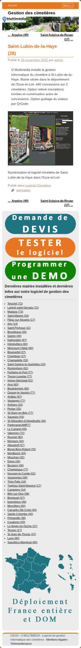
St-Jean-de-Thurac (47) (21, 534)
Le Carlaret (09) (17, 429)
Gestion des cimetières (31, 13)
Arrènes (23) (15, 404)
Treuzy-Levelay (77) (19, 376)
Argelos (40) (18, 35)
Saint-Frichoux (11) (19, 328)
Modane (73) (15, 311)
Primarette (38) (16, 518)
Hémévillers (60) (17, 344)
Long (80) (13, 538)
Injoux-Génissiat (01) (20, 380)
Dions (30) (13, 461)
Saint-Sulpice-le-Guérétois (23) (26, 364)
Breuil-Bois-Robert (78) (21, 449)
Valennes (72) (16, 433)
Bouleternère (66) (18, 388)
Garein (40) (14, 336)
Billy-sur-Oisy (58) (18, 493)
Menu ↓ (67, 5)
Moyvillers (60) (16, 506)
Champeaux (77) (17, 469)
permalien (23, 190)
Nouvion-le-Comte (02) (21, 473)
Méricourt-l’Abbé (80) (20, 348)
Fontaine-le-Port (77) (20, 372)
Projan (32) (14, 408)
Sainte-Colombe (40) (20, 514)
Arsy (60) (12, 384)
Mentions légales (56, 639)
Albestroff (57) (16, 445)
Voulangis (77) (16, 400)
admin (58, 60)
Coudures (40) (16, 522)
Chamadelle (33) (17, 360)
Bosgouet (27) (16, 497)
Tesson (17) (14, 530)
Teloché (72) (15, 303)
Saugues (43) (15, 417)
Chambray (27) (16, 356)
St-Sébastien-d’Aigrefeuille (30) (26, 421)
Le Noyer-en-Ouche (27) (22, 526)
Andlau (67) (14, 396)
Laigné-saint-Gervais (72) (23, 307)
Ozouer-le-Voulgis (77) (21, 392)
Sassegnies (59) (17, 477)
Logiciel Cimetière (38, 185)
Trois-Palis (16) (16, 481)
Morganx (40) (15, 441)
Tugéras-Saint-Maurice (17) (24, 485)
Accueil (12, 5)
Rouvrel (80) (15, 437)
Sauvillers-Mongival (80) (22, 542)
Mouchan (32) (16, 457)
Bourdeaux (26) (17, 332)
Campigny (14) (16, 489)
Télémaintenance (21, 643)
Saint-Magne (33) (18, 315)
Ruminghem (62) (17, 368)
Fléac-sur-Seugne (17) (21, 319)
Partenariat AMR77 (19, 425)
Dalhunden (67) (17, 340)
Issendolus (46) (16, 501)
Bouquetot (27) (16, 352)
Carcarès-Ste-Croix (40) (22, 510)
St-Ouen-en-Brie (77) (20, 412)
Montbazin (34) (16, 453)
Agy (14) (12, 323)
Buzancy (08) (15, 465)
